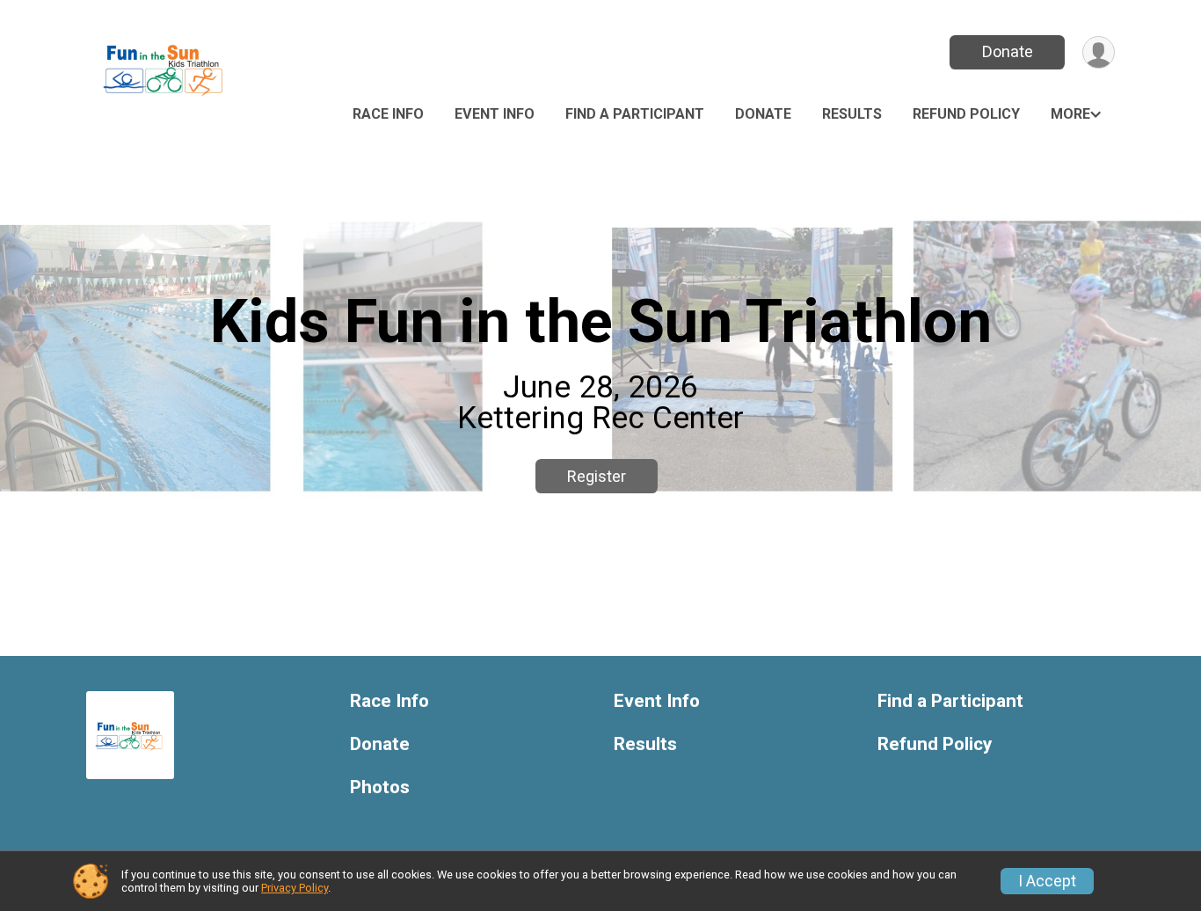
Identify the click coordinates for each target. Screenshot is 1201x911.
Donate (1007, 51)
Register (596, 476)
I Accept (1047, 881)
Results (852, 114)
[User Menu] (1098, 52)
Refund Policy (966, 114)
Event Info (495, 114)
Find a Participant (634, 114)
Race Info (388, 114)
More (1070, 114)
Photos (380, 787)
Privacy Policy (294, 887)
